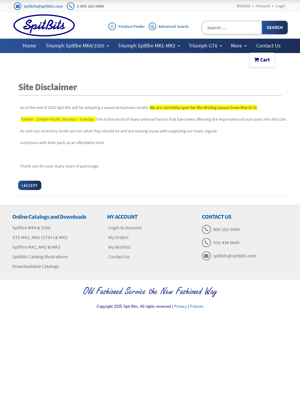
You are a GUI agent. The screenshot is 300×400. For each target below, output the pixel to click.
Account (263, 5)
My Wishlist (119, 247)
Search (275, 27)
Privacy (180, 306)
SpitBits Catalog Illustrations (40, 256)
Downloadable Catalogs (35, 266)
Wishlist (243, 5)
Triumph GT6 (203, 45)
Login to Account (125, 227)
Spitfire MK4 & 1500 (31, 227)
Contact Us (268, 45)
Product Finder (131, 26)
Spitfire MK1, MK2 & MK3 (36, 247)
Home (29, 45)
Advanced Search (173, 26)
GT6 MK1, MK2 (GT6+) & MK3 (39, 237)
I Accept (30, 185)
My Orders (118, 237)
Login (280, 5)
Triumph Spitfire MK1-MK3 (146, 45)
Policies (197, 306)
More (236, 45)
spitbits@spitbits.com (43, 6)
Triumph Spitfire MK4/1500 (75, 45)
